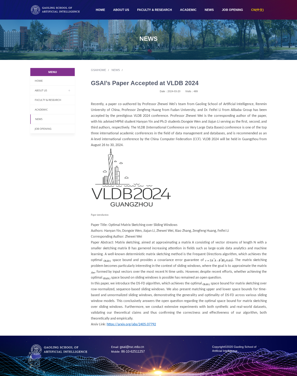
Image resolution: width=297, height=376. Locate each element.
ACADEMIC (188, 9)
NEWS (209, 9)
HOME (39, 81)
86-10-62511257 (133, 351)
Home (100, 9)
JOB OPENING (232, 9)
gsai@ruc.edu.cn (132, 347)
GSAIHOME (100, 70)
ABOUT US (121, 9)
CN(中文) (257, 9)
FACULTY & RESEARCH (154, 9)
